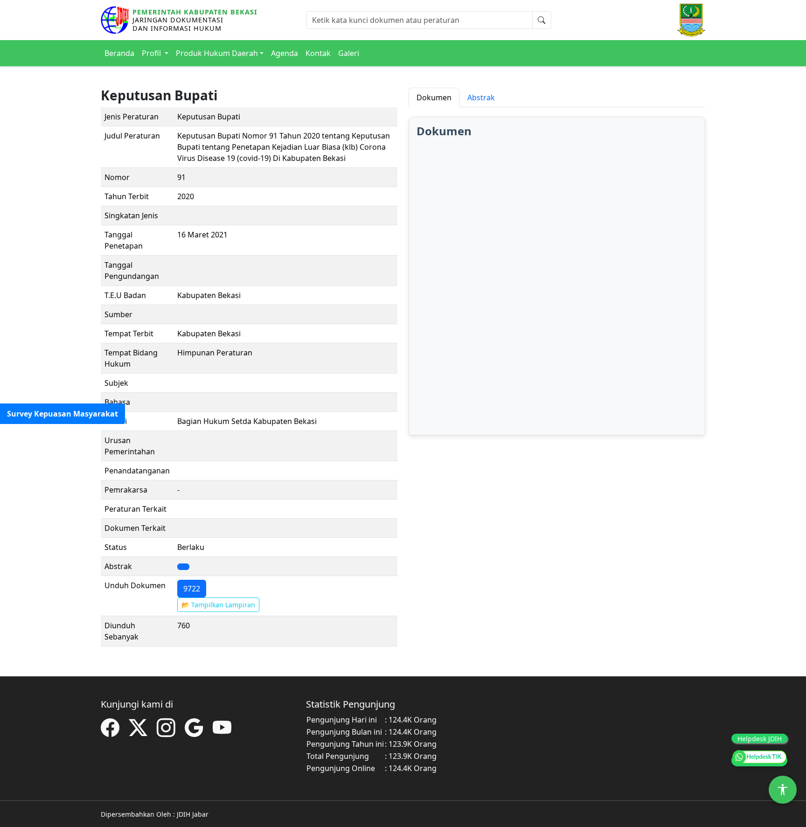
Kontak (318, 53)
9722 (191, 589)
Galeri (348, 53)
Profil (152, 53)
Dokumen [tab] (434, 97)
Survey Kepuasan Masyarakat (62, 414)
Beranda (119, 53)
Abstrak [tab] (481, 97)
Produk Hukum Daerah (217, 53)
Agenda (284, 53)
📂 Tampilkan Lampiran (218, 604)
